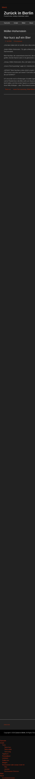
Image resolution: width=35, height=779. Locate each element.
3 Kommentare (18, 41)
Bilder (23, 23)
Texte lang (7, 751)
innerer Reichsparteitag (19, 89)
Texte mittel (8, 749)
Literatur (7, 769)
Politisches (5, 760)
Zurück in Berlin (18, 13)
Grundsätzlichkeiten (8, 778)
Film (5, 767)
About (31, 23)
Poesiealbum (6, 756)
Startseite (7, 23)
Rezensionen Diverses (11, 771)
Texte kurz (8, 89)
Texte (4, 745)
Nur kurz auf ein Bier (17, 37)
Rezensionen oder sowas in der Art (13, 765)
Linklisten (5, 758)
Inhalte (16, 23)
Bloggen (4, 762)
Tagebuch (5, 754)
